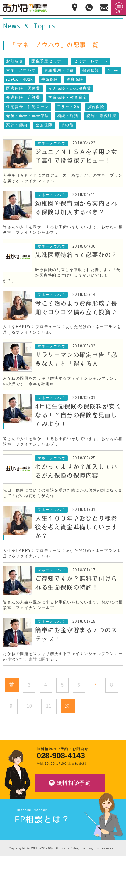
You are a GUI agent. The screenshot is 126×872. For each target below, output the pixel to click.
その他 (67, 125)
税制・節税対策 (101, 116)
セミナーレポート (91, 61)
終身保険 (75, 79)
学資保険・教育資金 (67, 97)
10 (29, 706)
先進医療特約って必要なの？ (76, 255)
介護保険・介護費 (23, 97)
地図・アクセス (74, 7)
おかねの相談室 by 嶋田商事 (25, 8)
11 (49, 706)
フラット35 (68, 107)
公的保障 (44, 125)
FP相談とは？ (42, 819)
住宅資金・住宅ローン (27, 107)
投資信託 (90, 70)
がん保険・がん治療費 (69, 88)
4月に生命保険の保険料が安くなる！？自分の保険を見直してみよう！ (78, 415)
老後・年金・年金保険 (27, 116)
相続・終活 (68, 116)
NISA (113, 70)
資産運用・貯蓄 (59, 70)
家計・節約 (17, 125)
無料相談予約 (74, 783)
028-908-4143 (61, 756)
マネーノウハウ (21, 70)
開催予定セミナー (48, 61)
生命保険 (49, 79)
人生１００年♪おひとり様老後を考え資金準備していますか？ (76, 527)
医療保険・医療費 (23, 88)
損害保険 (95, 107)
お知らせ (14, 61)
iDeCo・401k (19, 79)
